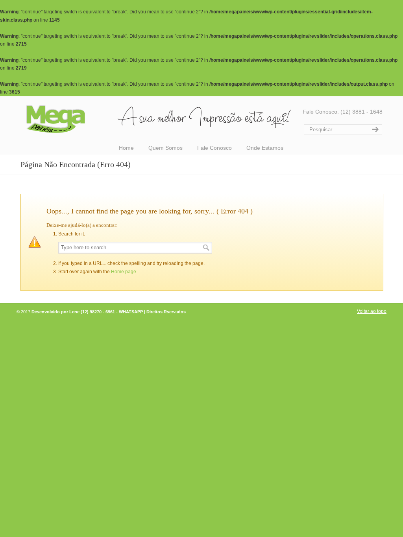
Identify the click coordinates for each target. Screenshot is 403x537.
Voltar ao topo (371, 311)
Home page (123, 271)
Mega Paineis (158, 119)
